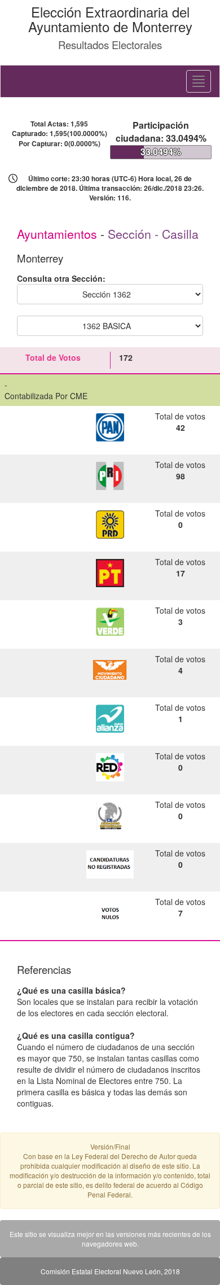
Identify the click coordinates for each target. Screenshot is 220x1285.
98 (180, 476)
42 (180, 427)
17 (180, 573)
